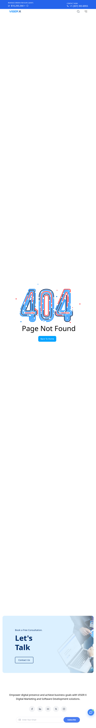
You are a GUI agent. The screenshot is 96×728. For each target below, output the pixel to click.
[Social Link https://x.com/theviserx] (56, 709)
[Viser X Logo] (15, 11)
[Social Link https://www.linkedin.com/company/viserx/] (40, 709)
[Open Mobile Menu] (86, 11)
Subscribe (72, 720)
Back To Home (47, 338)
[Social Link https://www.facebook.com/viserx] (32, 709)
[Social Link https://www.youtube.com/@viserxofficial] (48, 709)
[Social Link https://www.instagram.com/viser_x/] (64, 709)
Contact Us (24, 660)
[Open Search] (78, 11)
